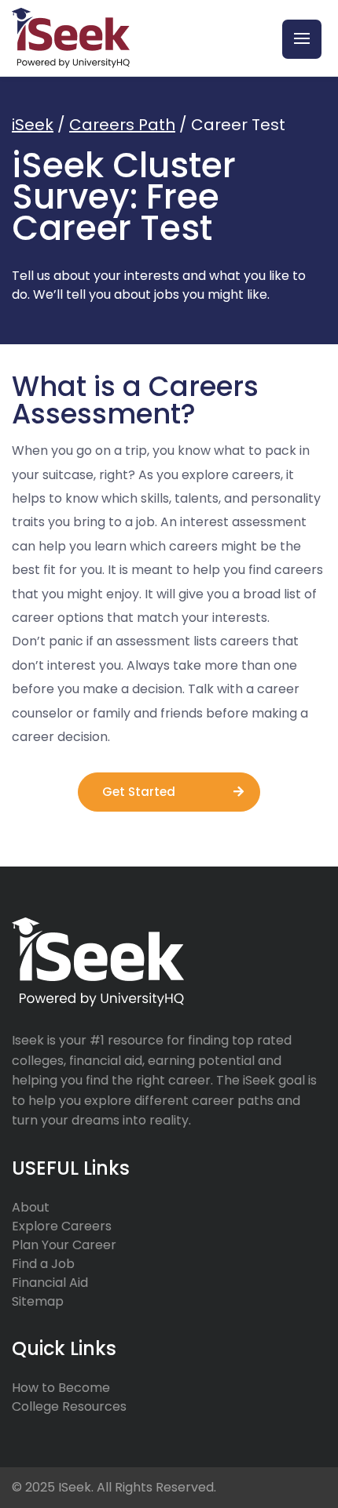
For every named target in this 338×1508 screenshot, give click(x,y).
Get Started (138, 791)
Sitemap (38, 1301)
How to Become (61, 1388)
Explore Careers (62, 1226)
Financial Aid (50, 1283)
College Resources (69, 1406)
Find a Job (43, 1264)
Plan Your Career (64, 1245)
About (31, 1207)
